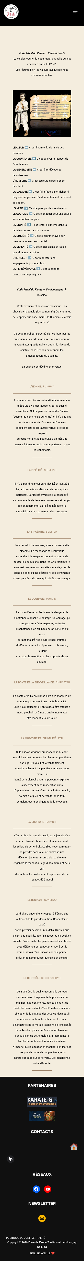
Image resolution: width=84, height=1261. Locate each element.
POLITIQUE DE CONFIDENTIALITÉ (25, 1238)
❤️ (53, 1253)
